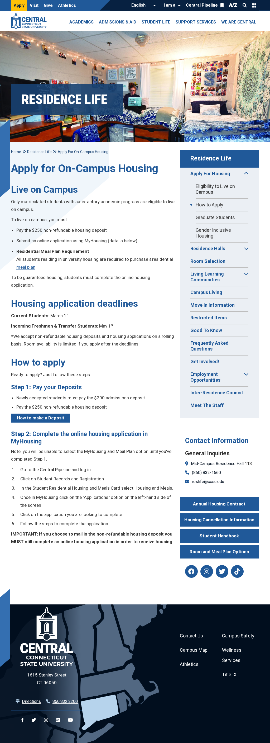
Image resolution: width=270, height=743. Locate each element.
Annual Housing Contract (219, 504)
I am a (169, 5)
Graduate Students (215, 217)
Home (16, 152)
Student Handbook (219, 535)
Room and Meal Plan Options (219, 551)
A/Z (233, 5)
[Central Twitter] (34, 720)
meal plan (25, 267)
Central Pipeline (202, 5)
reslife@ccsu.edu (208, 481)
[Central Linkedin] (58, 720)
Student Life (156, 22)
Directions (31, 701)
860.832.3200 (65, 701)
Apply (19, 5)
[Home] (30, 21)
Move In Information (212, 305)
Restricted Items (208, 317)
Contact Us (191, 635)
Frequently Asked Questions (209, 346)
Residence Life (211, 158)
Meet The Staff (207, 405)
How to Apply (209, 204)
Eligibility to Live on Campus (215, 189)
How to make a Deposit (40, 417)
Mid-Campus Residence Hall (217, 463)
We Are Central (238, 22)
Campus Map (194, 650)
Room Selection (207, 261)
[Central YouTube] (70, 720)
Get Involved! (204, 361)
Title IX (229, 674)
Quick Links (254, 5)
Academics (81, 22)
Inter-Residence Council (216, 392)
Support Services (196, 22)
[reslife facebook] (191, 571)
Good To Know (206, 330)
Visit (34, 5)
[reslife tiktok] (237, 571)
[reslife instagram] (206, 571)
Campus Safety (238, 635)
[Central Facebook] (22, 720)
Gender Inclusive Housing (213, 233)
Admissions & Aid (117, 22)
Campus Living (206, 292)
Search (244, 5)
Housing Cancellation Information (219, 519)
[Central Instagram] (46, 720)
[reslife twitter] (222, 571)
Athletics (67, 5)
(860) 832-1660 (206, 472)
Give (48, 5)
